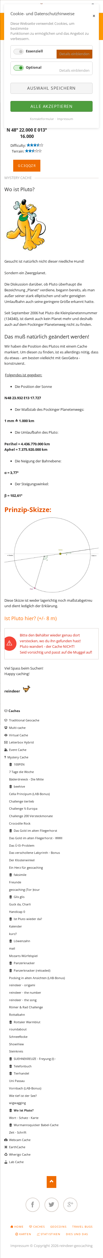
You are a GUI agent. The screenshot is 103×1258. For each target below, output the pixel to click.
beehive (19, 786)
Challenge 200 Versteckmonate (31, 816)
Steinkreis (16, 1051)
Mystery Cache (17, 757)
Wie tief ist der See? (23, 1096)
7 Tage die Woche (21, 772)
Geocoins (58, 1226)
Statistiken (50, 1234)
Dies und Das (77, 1234)
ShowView (16, 1044)
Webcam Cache (19, 1140)
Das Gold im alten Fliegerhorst (35, 830)
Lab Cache (16, 1162)
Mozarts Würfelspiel (23, 956)
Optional (33, 67)
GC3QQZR (27, 165)
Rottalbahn (17, 1014)
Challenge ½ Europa (23, 808)
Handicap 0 (17, 912)
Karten (25, 1234)
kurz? (13, 934)
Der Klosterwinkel (22, 860)
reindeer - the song (23, 1000)
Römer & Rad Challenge (26, 1007)
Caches (14, 710)
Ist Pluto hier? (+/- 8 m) (30, 618)
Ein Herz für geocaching (26, 867)
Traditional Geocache (24, 720)
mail (12, 948)
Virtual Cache (18, 735)
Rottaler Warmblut (27, 1022)
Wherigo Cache (19, 1154)
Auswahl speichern (51, 88)
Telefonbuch (23, 1066)
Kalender (15, 926)
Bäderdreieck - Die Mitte (26, 779)
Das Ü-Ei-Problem (21, 845)
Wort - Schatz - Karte (23, 1118)
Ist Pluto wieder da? (28, 919)
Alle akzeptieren (51, 106)
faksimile (20, 875)
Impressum (19, 1245)
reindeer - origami (22, 985)
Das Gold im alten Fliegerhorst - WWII (35, 838)
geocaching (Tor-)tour (24, 889)
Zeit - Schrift (17, 1132)
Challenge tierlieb (21, 801)
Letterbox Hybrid (21, 742)
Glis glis (19, 897)
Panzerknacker (24, 963)
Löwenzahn (22, 941)
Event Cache (17, 750)
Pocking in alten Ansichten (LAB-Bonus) (37, 978)
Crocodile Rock (19, 823)
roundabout (18, 1029)
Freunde (15, 882)
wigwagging (17, 1103)
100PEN (19, 764)
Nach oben (51, 1182)
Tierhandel (21, 1073)
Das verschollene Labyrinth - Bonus (34, 853)
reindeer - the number (25, 992)
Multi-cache (17, 728)
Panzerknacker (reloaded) (32, 970)
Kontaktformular (42, 119)
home (19, 1226)
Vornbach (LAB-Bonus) (25, 1088)
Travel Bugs (82, 1226)
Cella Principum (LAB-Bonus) (29, 794)
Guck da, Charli (20, 904)
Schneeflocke (18, 1037)
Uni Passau (17, 1081)
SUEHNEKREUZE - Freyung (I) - (35, 1059)
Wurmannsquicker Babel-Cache (36, 1125)
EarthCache (17, 1147)
